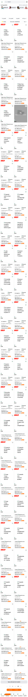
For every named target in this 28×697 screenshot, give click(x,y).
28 (18, 686)
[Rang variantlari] (13, 135)
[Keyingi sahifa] (21, 686)
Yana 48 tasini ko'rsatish (14, 682)
